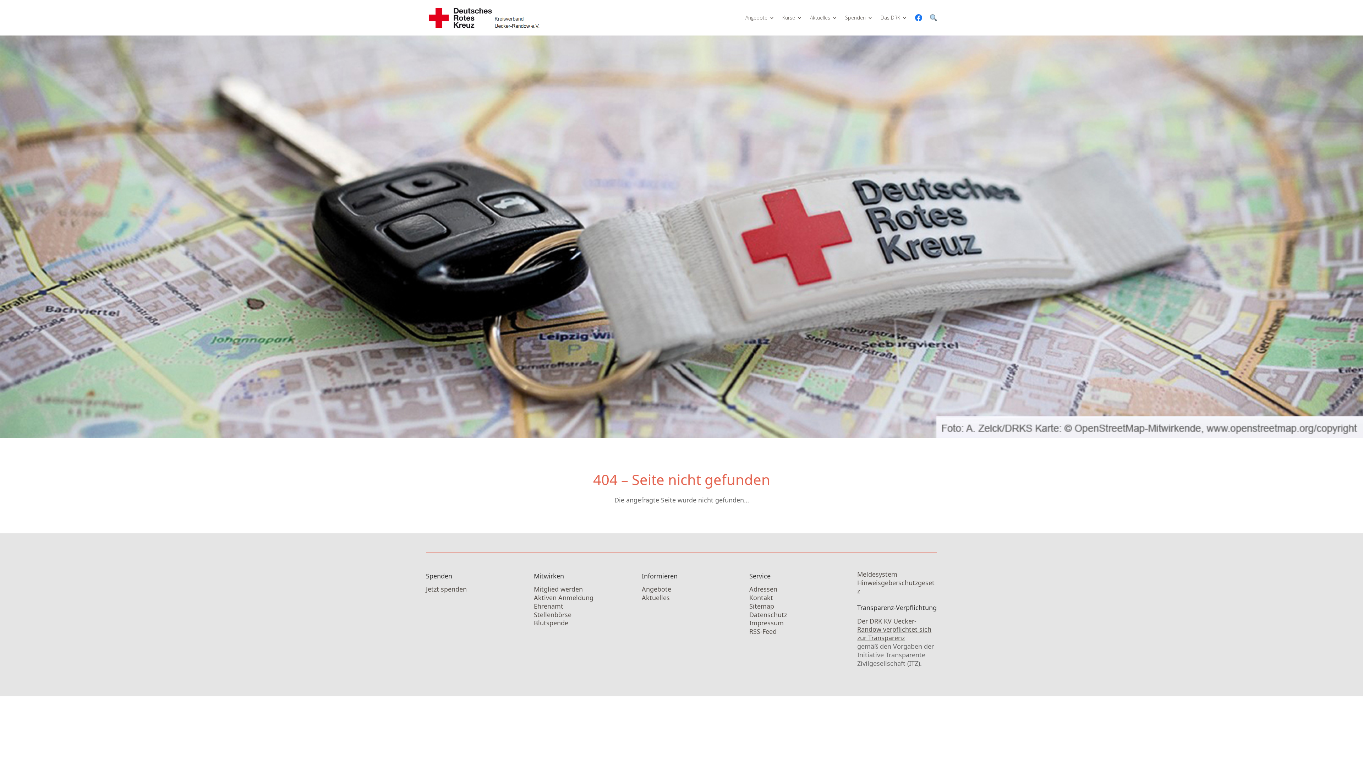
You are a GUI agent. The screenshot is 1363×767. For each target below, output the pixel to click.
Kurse (788, 17)
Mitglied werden (558, 589)
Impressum (766, 623)
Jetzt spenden (446, 589)
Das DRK (890, 17)
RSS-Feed (763, 631)
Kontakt (761, 597)
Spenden (855, 17)
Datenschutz (768, 614)
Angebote (756, 17)
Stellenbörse (552, 614)
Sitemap (761, 606)
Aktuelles (820, 17)
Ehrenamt (548, 606)
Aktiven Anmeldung (563, 597)
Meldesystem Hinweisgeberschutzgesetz (896, 582)
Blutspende (551, 623)
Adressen (763, 589)
